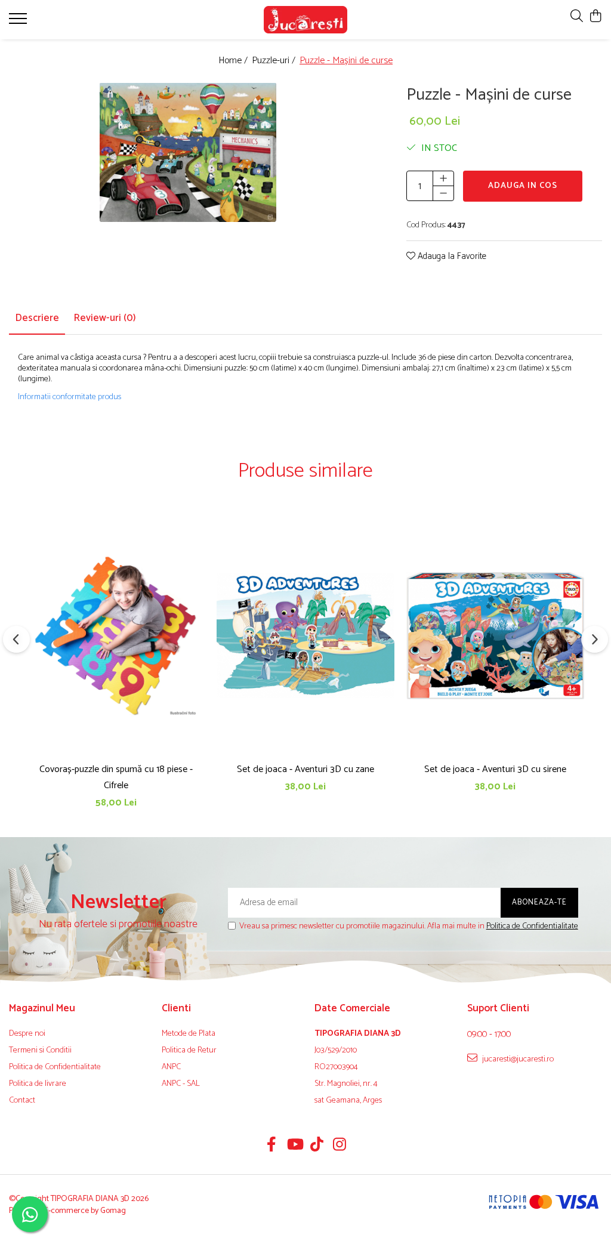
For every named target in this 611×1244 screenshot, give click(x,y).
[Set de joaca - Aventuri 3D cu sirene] (495, 635)
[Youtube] (294, 1146)
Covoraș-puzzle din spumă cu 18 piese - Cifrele (116, 777)
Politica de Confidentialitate (532, 926)
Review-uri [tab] (104, 318)
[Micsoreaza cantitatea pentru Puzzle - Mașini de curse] (443, 193)
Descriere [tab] (37, 318)
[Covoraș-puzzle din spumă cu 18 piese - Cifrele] (116, 635)
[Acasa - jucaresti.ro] (306, 19)
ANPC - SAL (181, 1084)
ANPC (171, 1067)
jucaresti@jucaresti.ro (517, 1059)
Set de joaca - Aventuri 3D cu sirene (495, 769)
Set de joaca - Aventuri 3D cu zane (305, 769)
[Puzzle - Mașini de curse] (188, 153)
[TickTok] (317, 1146)
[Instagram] (339, 1146)
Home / (234, 61)
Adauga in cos (522, 186)
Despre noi (27, 1034)
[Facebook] (271, 1146)
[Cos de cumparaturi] (596, 17)
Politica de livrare (37, 1084)
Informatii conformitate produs (69, 397)
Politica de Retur (189, 1051)
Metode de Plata (188, 1034)
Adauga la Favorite (450, 257)
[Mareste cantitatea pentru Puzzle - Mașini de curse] (443, 178)
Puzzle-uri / (275, 61)
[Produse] (19, 22)
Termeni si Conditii (40, 1051)
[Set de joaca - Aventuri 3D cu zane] (305, 635)
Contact (22, 1101)
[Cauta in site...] (576, 17)
